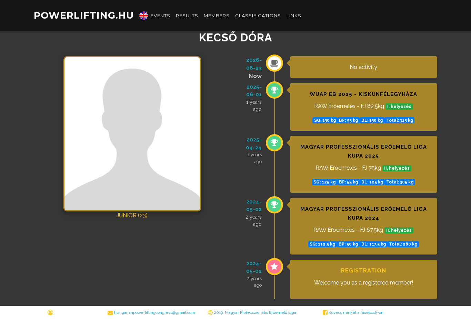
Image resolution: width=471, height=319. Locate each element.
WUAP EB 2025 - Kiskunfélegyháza (363, 94)
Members (217, 15)
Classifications (258, 15)
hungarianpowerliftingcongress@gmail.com (154, 312)
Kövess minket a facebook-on (355, 312)
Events (160, 15)
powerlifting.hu (84, 15)
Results (187, 15)
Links (294, 15)
